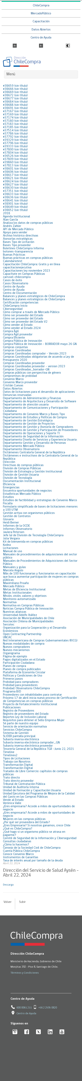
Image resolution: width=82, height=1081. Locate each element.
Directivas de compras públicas (23, 465)
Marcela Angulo (13, 570)
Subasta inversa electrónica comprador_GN (31, 742)
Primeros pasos (13, 678)
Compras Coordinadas (17, 350)
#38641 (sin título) (15, 200)
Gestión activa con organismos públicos (29, 513)
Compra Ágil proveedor (17, 334)
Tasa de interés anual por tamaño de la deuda (33, 860)
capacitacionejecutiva (17, 267)
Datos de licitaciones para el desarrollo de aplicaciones (39, 392)
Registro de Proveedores (18, 710)
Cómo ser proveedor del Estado (23, 315)
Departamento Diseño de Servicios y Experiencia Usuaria (40, 439)
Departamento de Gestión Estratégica (28, 420)
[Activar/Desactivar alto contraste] (67, 46)
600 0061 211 (24, 1007)
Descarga (8, 885)
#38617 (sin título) (15, 175)
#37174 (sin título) (15, 117)
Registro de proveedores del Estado (26, 714)
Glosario (8, 519)
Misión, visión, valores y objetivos (25, 596)
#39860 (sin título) (15, 162)
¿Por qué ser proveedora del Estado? (26, 822)
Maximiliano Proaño (16, 583)
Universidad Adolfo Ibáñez (20, 615)
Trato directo (11, 777)
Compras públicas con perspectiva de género (32, 372)
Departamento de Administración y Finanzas (32, 398)
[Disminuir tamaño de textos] (41, 46)
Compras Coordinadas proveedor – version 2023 (34, 366)
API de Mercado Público (18, 229)
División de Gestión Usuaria (21, 474)
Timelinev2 (10, 755)
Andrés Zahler (12, 226)
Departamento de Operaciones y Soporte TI (31, 433)
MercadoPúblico (41, 13)
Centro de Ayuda (41, 37)
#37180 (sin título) (15, 121)
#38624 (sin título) (15, 181)
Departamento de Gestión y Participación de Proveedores (40, 430)
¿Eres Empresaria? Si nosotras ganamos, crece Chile (36, 825)
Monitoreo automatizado (19, 599)
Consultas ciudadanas (17, 841)
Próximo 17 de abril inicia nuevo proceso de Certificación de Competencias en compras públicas (40, 699)
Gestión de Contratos (17, 516)
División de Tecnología (17, 478)
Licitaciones (10, 548)
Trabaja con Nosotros (16, 761)
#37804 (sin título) (15, 152)
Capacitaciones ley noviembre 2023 (26, 270)
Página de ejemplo (15, 656)
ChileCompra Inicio (15, 305)
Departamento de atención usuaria (26, 404)
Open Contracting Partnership (22, 634)
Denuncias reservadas (17, 395)
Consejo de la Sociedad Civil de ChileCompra (32, 847)
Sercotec (8, 624)
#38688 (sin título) (15, 105)
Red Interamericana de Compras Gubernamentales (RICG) (40, 640)
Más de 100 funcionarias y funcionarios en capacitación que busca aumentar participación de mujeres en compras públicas (41, 577)
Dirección (9, 462)
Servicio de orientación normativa (25, 726)
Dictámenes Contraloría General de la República (34, 452)
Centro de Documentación (20, 293)
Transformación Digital (18, 765)
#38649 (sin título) (15, 207)
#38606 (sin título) (15, 172)
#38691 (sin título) (15, 108)
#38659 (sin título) (15, 85)
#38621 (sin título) (15, 178)
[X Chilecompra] (38, 1032)
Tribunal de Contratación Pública (24, 784)
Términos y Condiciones (25, 973)
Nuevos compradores (16, 647)
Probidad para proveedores (20, 685)
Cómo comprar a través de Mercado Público (31, 312)
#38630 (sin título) (15, 187)
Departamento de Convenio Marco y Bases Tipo (34, 414)
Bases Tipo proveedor (17, 245)
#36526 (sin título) (15, 156)
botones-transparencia (18, 251)
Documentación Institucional (22, 481)
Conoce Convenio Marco (18, 854)
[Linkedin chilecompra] (50, 1032)
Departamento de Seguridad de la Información (33, 436)
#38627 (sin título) (15, 184)
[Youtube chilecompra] (62, 1032)
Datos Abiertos (41, 29)
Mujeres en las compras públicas (24, 819)
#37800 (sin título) (15, 149)
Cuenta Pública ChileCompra (21, 851)
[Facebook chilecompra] (26, 1032)
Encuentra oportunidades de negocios (27, 490)
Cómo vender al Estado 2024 (22, 328)
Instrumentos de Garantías (20, 857)
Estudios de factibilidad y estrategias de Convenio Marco (40, 500)
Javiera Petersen (13, 532)
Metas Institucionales (17, 592)
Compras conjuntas (15, 347)
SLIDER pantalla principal (19, 736)
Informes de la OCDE (16, 525)
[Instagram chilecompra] (15, 1032)
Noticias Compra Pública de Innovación (28, 608)
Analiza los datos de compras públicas (28, 223)
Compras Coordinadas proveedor (24, 363)
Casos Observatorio (15, 283)
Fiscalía (8, 503)
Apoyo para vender (15, 232)
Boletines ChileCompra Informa (23, 248)
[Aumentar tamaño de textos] (15, 46)
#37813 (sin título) (15, 165)
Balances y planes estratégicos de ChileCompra (34, 296)
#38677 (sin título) (15, 98)
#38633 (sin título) (15, 194)
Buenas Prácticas (14, 254)
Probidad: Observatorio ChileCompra (26, 688)
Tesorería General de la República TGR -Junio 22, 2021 (38, 749)
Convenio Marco (13, 379)
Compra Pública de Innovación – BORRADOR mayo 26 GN (40, 344)
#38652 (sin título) (15, 210)
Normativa (10, 602)
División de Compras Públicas (22, 468)
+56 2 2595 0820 (47, 1007)
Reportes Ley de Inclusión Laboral (24, 717)
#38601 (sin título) (15, 168)
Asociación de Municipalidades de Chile (28, 618)
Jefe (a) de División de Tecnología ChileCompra (33, 535)
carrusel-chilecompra (17, 277)
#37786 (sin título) (15, 133)
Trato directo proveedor (18, 781)
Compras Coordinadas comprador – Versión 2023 (34, 353)
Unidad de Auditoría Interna (21, 787)
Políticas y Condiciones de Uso (22, 675)
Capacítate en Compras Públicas (24, 274)
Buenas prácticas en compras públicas (28, 258)
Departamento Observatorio (21, 449)
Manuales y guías (14, 567)
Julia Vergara (11, 538)
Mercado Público (13, 586)
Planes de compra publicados (22, 669)
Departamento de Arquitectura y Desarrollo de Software (39, 401)
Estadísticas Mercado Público (22, 494)
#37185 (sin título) (15, 127)
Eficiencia (9, 484)
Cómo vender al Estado (18, 325)
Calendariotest (12, 261)
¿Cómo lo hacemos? (16, 844)
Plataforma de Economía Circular (24, 672)
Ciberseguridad (12, 309)
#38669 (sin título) (15, 92)
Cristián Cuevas (13, 385)
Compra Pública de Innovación (22, 341)
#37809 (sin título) (15, 159)
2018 (6, 213)
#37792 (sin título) (15, 136)
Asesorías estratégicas (18, 239)
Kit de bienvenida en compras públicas (28, 541)
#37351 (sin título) (15, 191)
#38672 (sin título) (15, 95)
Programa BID (12, 691)
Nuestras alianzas (14, 612)
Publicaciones (12, 707)
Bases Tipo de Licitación (18, 242)
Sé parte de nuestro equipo (20, 723)
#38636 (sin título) (15, 197)
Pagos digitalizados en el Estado (24, 659)
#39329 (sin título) (15, 140)
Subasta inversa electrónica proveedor (28, 745)
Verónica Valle (12, 803)
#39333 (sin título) (15, 146)
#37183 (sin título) (15, 124)
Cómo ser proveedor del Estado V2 (25, 321)
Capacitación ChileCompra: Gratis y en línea (31, 264)
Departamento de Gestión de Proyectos (29, 423)
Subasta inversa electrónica (21, 739)
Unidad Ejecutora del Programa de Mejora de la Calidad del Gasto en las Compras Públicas (39, 795)
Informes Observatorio (17, 529)
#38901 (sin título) (15, 203)
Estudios (8, 497)
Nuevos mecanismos (16, 650)
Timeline (8, 752)
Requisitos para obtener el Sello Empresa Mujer (33, 720)
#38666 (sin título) (15, 89)
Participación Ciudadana (18, 663)
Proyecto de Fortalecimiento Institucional (30, 704)
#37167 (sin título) (15, 111)
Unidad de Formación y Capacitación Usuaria (32, 790)
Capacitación (41, 21)
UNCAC (7, 637)
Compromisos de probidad (20, 376)
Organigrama (11, 653)
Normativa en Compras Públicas (23, 605)
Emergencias (11, 487)
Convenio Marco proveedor (20, 382)
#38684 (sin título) (15, 101)
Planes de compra (14, 666)
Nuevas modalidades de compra (23, 643)
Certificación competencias (20, 302)
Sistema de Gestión (16, 733)
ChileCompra (41, 5)
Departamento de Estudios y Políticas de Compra (35, 417)
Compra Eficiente (14, 337)
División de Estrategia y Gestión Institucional (32, 471)
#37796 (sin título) (15, 143)
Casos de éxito (12, 280)
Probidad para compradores (21, 682)
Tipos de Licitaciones (16, 758)
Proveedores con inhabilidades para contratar (32, 694)
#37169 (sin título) (15, 114)
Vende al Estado (13, 800)
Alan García (10, 219)
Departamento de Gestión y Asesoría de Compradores (38, 427)
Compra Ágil (11, 331)
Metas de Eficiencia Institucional (24, 589)
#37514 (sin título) (15, 130)
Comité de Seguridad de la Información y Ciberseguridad (39, 838)
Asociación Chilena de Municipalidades (28, 621)
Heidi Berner (11, 522)
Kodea (7, 545)
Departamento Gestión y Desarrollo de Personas (34, 443)
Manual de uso (12, 551)
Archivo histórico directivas (20, 235)
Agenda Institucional (16, 216)
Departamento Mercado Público (23, 446)
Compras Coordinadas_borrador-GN (26, 369)
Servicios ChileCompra (17, 729)
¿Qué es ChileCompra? (17, 828)
